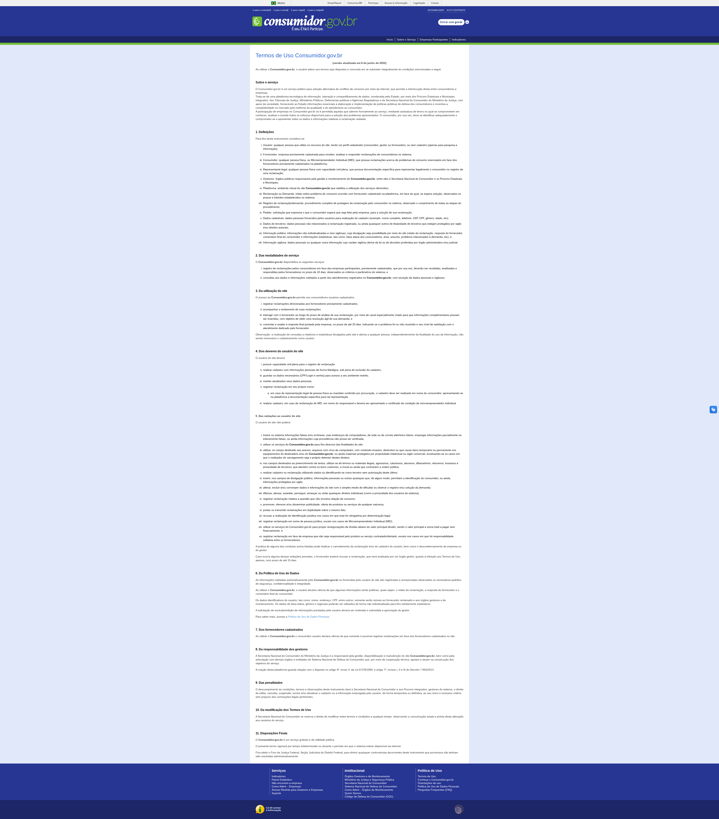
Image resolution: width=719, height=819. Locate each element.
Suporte (276, 793)
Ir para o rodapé (315, 10)
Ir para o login (298, 10)
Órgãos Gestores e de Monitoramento (367, 776)
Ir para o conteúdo (262, 10)
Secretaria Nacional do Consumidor (366, 783)
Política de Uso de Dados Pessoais (438, 786)
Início (390, 39)
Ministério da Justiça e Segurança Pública (369, 779)
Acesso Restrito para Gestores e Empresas (297, 789)
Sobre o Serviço (406, 39)
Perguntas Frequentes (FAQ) (435, 789)
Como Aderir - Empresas (286, 786)
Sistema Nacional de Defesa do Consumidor (371, 786)
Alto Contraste (456, 10)
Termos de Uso (427, 776)
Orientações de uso (429, 783)
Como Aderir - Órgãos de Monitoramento (369, 789)
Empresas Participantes (434, 39)
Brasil (277, 3)
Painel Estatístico (282, 779)
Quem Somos (353, 793)
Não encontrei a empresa (287, 783)
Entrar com (451, 22)
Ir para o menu (281, 10)
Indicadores (459, 39)
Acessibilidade (436, 10)
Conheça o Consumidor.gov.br (436, 779)
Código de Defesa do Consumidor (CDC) (369, 796)
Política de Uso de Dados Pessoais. (309, 616)
